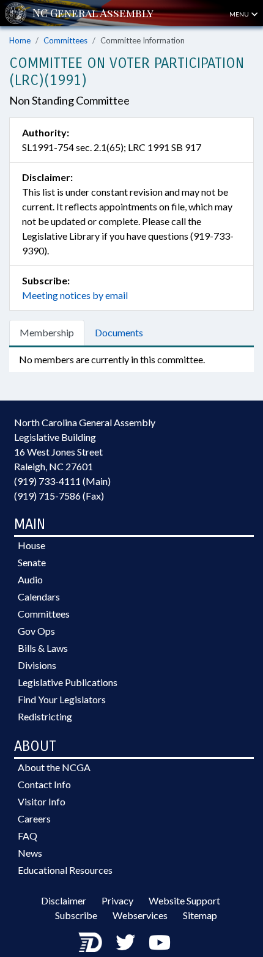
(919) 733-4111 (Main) (62, 481)
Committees (65, 40)
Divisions (37, 665)
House (31, 545)
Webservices (140, 915)
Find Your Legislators (62, 699)
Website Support (184, 900)
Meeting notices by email (75, 295)
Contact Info (44, 784)
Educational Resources (65, 870)
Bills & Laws (43, 648)
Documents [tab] (119, 332)
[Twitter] (125, 942)
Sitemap (200, 915)
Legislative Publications (67, 682)
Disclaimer (63, 900)
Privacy (117, 900)
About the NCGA (54, 767)
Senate (32, 562)
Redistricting (45, 716)
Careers (34, 818)
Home (20, 40)
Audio (30, 579)
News (30, 853)
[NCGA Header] (93, 13)
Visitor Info (41, 801)
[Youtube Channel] (160, 942)
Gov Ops (36, 631)
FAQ (27, 835)
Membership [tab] (47, 332)
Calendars (39, 596)
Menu (239, 14)
